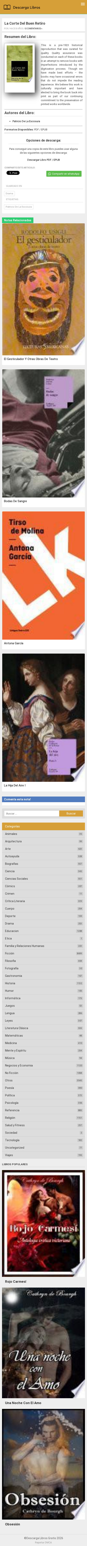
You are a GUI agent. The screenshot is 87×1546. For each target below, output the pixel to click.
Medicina (11, 1043)
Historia (10, 983)
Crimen (9, 893)
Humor (9, 990)
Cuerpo (9, 908)
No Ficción (11, 1073)
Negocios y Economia (19, 1065)
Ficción (9, 953)
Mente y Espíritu (15, 1050)
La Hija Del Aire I (14, 785)
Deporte (10, 916)
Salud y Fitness (15, 1125)
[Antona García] (43, 575)
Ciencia (10, 871)
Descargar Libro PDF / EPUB (43, 159)
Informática (12, 998)
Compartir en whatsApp (66, 173)
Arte (8, 848)
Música (10, 1058)
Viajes (9, 1155)
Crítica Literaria (15, 901)
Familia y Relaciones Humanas (24, 946)
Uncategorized (14, 1147)
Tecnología (12, 1140)
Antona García (13, 643)
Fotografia (11, 968)
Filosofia (10, 960)
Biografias (11, 863)
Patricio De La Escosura (26, 121)
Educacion (12, 931)
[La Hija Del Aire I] (43, 717)
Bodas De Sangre (15, 501)
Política (10, 1095)
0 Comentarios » (33, 28)
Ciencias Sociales (16, 878)
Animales (11, 833)
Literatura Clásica (16, 1028)
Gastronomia (13, 975)
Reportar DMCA (43, 1542)
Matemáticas (14, 1035)
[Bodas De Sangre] (43, 433)
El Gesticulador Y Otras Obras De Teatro (31, 359)
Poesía (9, 1087)
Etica (8, 938)
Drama (9, 193)
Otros (9, 1080)
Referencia (12, 1110)
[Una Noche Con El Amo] (43, 1399)
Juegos (10, 1005)
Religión (10, 1117)
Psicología (11, 1102)
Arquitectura (13, 841)
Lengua (10, 1013)
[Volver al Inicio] (23, 7)
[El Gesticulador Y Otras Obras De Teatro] (43, 289)
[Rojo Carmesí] (43, 1277)
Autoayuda (12, 856)
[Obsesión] (43, 1520)
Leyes (9, 1020)
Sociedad (11, 1132)
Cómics (10, 886)
